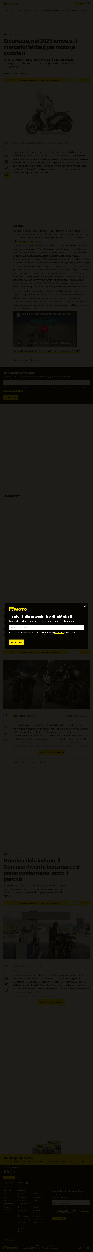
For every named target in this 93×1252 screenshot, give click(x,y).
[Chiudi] (85, 606)
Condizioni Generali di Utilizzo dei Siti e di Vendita (29, 635)
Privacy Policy (59, 632)
